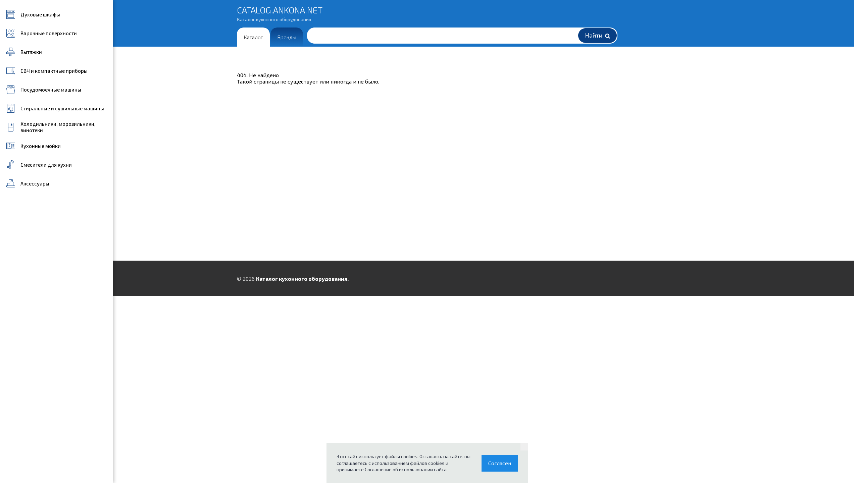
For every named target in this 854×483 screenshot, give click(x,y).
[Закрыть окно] (524, 446)
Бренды (286, 37)
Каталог (253, 37)
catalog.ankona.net (279, 13)
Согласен (499, 463)
